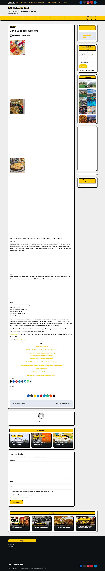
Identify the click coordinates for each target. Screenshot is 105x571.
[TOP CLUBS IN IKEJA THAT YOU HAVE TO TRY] (83, 101)
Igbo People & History (39, 523)
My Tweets (81, 186)
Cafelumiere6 (13, 334)
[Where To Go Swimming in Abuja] (91, 101)
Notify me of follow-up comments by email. (23, 495)
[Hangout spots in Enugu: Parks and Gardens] (83, 84)
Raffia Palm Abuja (41, 368)
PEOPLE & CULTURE (34, 18)
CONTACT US (11, 546)
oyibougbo (17, 35)
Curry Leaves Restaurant (41, 372)
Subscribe (83, 66)
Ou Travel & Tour (19, 8)
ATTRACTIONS (13, 18)
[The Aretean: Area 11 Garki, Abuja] (91, 110)
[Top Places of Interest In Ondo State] (91, 84)
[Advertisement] (17, 76)
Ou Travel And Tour (19, 442)
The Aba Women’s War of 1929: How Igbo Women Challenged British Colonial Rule (41, 528)
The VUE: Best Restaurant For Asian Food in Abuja (41, 362)
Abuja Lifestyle (21, 340)
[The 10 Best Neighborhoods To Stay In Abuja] (91, 119)
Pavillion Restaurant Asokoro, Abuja (41, 355)
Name (12, 481)
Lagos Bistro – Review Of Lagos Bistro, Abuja (41, 375)
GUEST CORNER (48, 18)
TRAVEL (72, 18)
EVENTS (23, 18)
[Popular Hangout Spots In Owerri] (83, 110)
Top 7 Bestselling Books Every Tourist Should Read (62, 440)
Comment (13, 460)
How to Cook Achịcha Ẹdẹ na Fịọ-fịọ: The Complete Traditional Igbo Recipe (63, 527)
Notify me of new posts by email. (20, 498)
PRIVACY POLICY (12, 549)
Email (12, 486)
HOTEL (14, 436)
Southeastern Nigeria (84, 523)
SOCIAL (42, 436)
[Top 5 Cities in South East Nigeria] (83, 93)
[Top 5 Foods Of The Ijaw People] (83, 119)
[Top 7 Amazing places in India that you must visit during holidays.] (91, 93)
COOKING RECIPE (60, 523)
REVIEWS (65, 18)
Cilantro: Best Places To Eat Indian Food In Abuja (41, 349)
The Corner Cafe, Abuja (63, 403)
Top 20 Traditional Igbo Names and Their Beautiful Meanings (19, 527)
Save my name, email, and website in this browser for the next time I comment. (32, 491)
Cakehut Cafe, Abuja (41, 346)
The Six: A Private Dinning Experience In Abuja (41, 353)
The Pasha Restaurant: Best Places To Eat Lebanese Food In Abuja (41, 365)
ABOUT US (11, 544)
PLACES (57, 18)
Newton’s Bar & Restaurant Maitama (41, 358)
